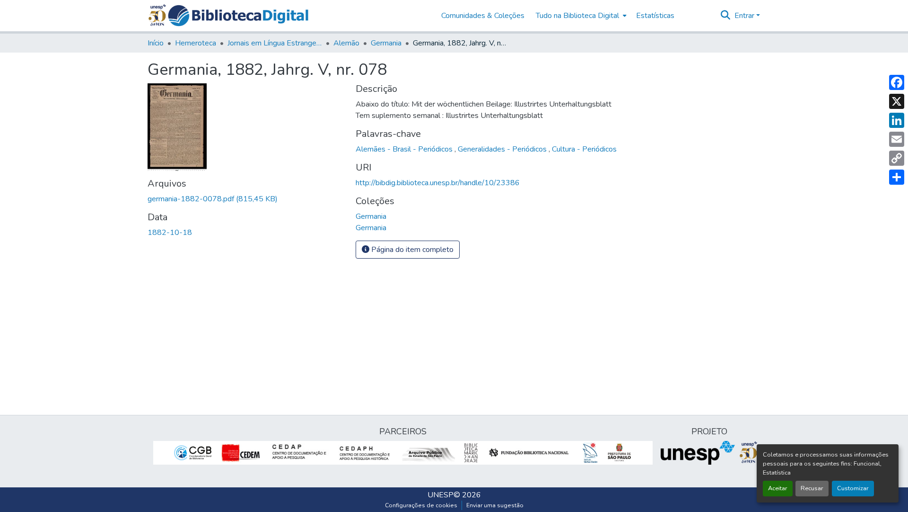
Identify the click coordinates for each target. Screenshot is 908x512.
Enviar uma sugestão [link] (495, 505)
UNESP (441, 495)
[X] (896, 101)
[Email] (896, 139)
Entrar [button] (745, 15)
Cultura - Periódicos (584, 149)
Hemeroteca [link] (195, 43)
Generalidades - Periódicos (503, 149)
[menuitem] (580, 15)
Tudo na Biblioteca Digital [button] (577, 15)
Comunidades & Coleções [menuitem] (482, 15)
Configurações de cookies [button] (421, 505)
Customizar (853, 488)
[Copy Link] (896, 158)
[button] (238, 15)
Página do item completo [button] (411, 249)
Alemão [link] (346, 43)
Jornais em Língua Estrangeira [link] (274, 43)
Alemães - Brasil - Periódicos (405, 149)
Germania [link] (386, 43)
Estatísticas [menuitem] (655, 15)
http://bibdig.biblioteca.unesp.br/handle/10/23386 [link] (438, 183)
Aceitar (777, 488)
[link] (246, 199)
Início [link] (156, 43)
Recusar (812, 488)
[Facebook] (896, 82)
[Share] (896, 177)
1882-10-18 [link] (170, 232)
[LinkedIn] (896, 120)
